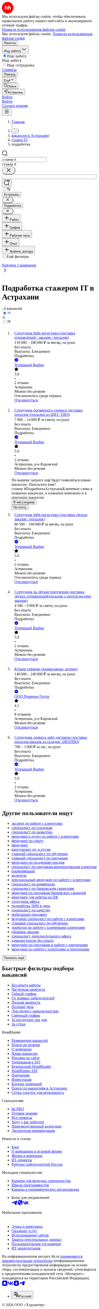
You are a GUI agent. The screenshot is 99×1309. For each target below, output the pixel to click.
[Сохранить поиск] (7, 183)
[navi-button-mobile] (7, 112)
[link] (10, 86)
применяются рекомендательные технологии (42, 1258)
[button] (7, 97)
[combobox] (24, 159)
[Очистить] (8, 170)
